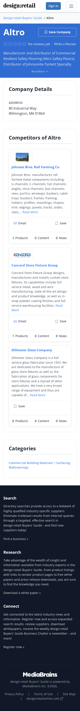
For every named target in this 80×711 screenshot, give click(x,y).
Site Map (69, 694)
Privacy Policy (14, 694)
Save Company (60, 32)
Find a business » (15, 539)
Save (63, 223)
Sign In (53, 6)
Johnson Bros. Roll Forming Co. (36, 167)
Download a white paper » (22, 593)
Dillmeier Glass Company (32, 350)
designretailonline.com (43, 698)
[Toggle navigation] (71, 6)
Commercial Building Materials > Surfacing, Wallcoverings (40, 465)
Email (22, 223)
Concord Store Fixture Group (35, 265)
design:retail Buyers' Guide (22, 18)
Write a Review (65, 44)
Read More (30, 212)
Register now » (13, 647)
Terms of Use (43, 694)
